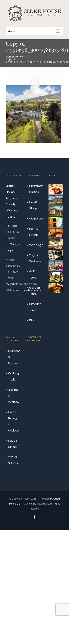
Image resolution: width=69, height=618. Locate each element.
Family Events (34, 231)
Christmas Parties (34, 189)
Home (9, 56)
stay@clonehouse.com (21, 284)
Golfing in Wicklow (13, 396)
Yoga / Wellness (34, 258)
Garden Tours (34, 290)
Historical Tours (34, 307)
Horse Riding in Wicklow (13, 421)
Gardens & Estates (13, 357)
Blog (32, 320)
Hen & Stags (33, 205)
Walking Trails (13, 376)
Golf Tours (33, 274)
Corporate (34, 218)
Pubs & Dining (12, 443)
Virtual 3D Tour (13, 460)
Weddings (34, 245)
